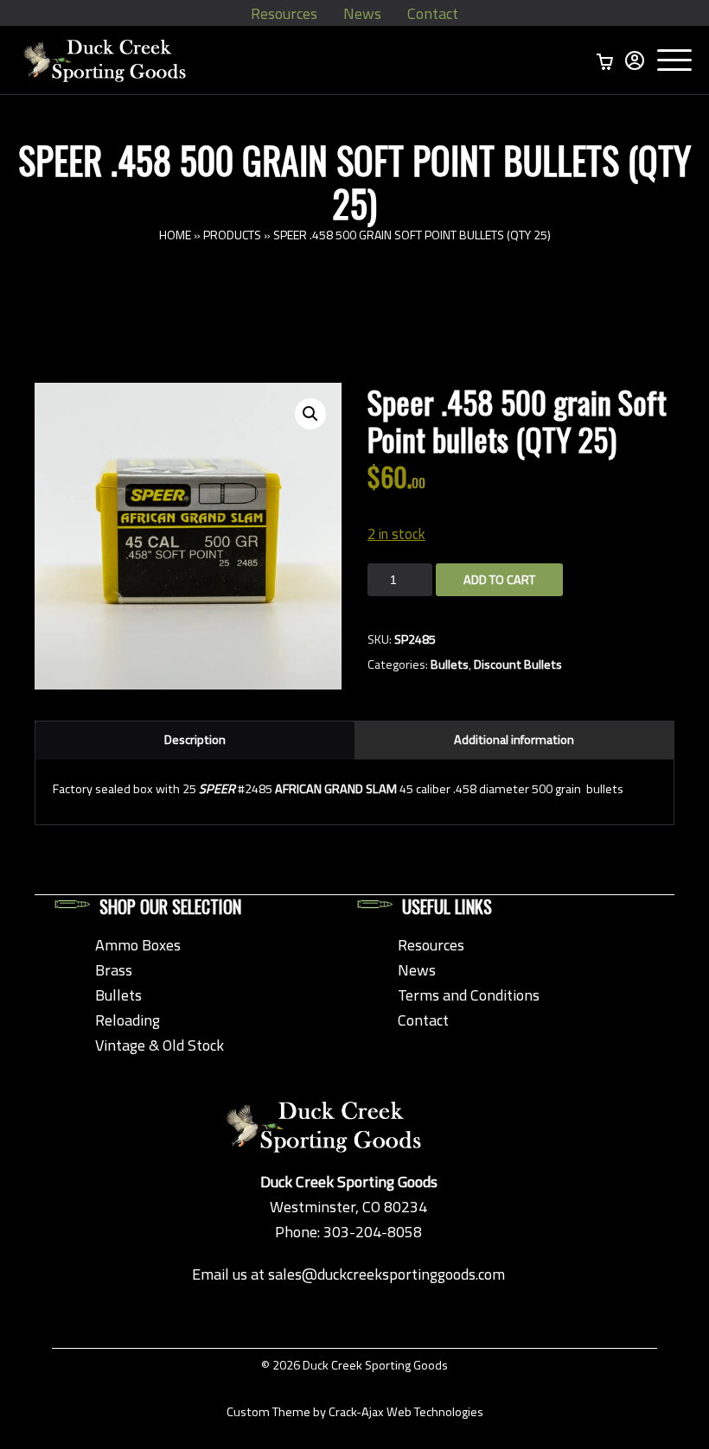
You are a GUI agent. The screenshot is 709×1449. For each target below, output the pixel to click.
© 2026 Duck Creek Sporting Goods (354, 1365)
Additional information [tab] (514, 739)
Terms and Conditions (469, 995)
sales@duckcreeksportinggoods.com (386, 1274)
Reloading (127, 1020)
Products (232, 235)
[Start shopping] (605, 60)
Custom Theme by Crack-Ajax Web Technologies (355, 1411)
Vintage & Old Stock (159, 1045)
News (362, 13)
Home (175, 235)
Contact (432, 13)
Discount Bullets (518, 664)
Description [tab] (195, 739)
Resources (284, 13)
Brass (113, 970)
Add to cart (499, 579)
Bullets (450, 664)
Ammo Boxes (138, 944)
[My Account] (634, 60)
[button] (310, 413)
